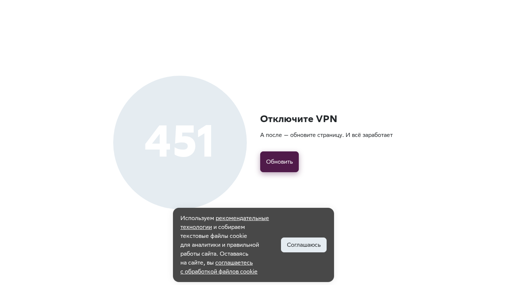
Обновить (279, 162)
